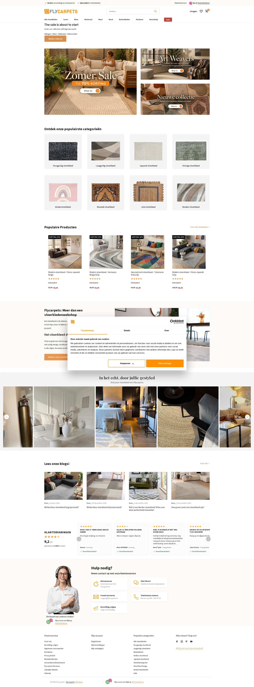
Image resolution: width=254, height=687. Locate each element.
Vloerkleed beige (140, 666)
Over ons (48, 641)
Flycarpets (70, 682)
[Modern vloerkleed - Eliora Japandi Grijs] (189, 252)
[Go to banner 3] (175, 99)
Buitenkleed (138, 652)
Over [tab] (166, 330)
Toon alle (204, 463)
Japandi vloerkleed (141, 659)
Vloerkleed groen (140, 662)
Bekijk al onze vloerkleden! (59, 357)
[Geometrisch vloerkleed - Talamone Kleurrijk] (147, 252)
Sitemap (47, 673)
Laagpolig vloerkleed (142, 648)
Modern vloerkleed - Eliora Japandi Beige (64, 273)
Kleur (76, 19)
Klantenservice (181, 3)
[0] (206, 11)
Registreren (96, 641)
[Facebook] (177, 642)
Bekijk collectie (55, 38)
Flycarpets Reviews (52, 666)
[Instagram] (182, 642)
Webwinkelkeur (204, 3)
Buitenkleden (124, 19)
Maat (100, 19)
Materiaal (88, 19)
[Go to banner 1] (90, 82)
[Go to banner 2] (175, 64)
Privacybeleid (49, 655)
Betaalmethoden (51, 659)
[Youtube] (191, 642)
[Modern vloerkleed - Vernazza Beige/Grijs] (106, 252)
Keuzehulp (153, 19)
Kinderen (139, 19)
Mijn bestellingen (98, 645)
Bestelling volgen (51, 645)
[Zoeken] (155, 11)
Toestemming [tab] (87, 330)
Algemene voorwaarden (53, 648)
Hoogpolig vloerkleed (142, 645)
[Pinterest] (186, 642)
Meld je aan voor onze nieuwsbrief (189, 648)
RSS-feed (79, 682)
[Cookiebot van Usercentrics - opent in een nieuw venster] (172, 322)
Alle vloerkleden (50, 19)
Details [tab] (127, 330)
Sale (168, 19)
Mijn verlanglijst (97, 648)
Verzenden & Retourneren (54, 662)
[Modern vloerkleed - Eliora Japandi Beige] (65, 252)
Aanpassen (125, 363)
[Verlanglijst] (201, 11)
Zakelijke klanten (51, 669)
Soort (65, 19)
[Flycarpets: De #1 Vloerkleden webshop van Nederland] (60, 11)
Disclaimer (48, 652)
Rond (111, 19)
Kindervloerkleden (141, 669)
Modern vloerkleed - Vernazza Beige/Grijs (103, 273)
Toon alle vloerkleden (199, 227)
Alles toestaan (164, 363)
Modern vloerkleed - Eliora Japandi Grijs (188, 273)
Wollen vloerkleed (141, 655)
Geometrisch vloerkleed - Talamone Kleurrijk (147, 273)
